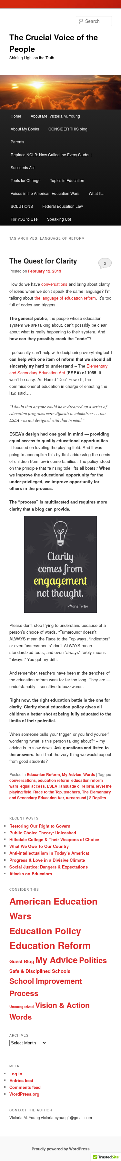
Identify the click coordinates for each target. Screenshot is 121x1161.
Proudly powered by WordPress (61, 1149)
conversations (53, 284)
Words (89, 774)
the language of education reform (65, 298)
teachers (72, 792)
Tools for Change (26, 180)
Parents (17, 141)
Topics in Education (67, 180)
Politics (93, 960)
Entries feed (21, 1080)
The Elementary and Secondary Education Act (60, 795)
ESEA (52, 786)
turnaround (76, 798)
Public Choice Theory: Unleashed (42, 833)
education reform (53, 780)
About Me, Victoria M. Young (55, 116)
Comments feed (25, 1087)
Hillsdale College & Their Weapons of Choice (54, 839)
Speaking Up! (59, 219)
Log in (15, 1073)
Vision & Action (62, 1005)
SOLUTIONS (22, 206)
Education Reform (43, 774)
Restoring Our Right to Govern (39, 826)
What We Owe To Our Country (39, 846)
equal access (32, 786)
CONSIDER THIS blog (67, 128)
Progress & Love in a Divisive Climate (47, 860)
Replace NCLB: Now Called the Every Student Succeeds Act (51, 161)
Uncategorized (21, 1006)
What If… (97, 193)
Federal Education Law (62, 206)
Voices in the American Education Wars (45, 193)
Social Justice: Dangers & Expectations (48, 867)
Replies (97, 798)
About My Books (25, 128)
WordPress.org (24, 1094)
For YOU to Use (24, 219)
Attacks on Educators (30, 873)
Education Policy (45, 930)
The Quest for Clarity (43, 260)
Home (16, 116)
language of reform (76, 786)
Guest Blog (21, 961)
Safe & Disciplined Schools (39, 970)
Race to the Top (47, 792)
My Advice (71, 774)
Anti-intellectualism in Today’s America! (49, 853)
